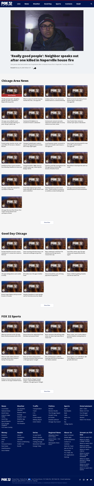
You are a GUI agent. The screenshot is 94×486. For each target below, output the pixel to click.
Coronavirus (20, 437)
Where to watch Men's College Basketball (84, 454)
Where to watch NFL (86, 437)
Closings (19, 415)
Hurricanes (20, 421)
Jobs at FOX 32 (68, 448)
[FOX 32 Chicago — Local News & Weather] (7, 4)
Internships (67, 450)
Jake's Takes (83, 409)
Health (20, 432)
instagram (83, 479)
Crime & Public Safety (5, 416)
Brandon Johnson (53, 419)
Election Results (53, 411)
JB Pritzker (51, 417)
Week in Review (37, 437)
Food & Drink (84, 415)
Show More (47, 222)
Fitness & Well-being (23, 442)
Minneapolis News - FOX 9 (54, 443)
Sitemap (66, 457)
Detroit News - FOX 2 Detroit (54, 439)
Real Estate (4, 446)
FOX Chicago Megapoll (5, 424)
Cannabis (20, 439)
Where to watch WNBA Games (84, 465)
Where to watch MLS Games (86, 468)
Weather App (21, 419)
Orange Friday (37, 446)
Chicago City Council (54, 422)
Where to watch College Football (84, 440)
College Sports (68, 424)
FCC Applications (69, 455)
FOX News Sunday (6, 427)
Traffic (35, 406)
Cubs (65, 415)
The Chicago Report (54, 413)
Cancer (19, 435)
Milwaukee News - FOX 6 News (53, 436)
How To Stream (69, 435)
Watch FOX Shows (85, 419)
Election (50, 409)
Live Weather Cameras (21, 409)
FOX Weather (21, 423)
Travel (34, 411)
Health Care (20, 444)
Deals (3, 439)
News (3, 406)
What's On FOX (84, 411)
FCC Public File (68, 453)
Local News (4, 409)
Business (4, 435)
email (91, 479)
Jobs (2, 442)
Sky (65, 422)
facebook (80, 479)
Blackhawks (67, 411)
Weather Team (21, 417)
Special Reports (6, 421)
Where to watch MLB (86, 443)
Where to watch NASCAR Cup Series (85, 446)
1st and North (37, 435)
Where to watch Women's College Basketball (85, 460)
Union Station (37, 422)
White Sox (67, 417)
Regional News (54, 432)
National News (5, 411)
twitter (87, 479)
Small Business (5, 448)
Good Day (4, 419)
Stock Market (5, 450)
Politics (51, 406)
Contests (66, 444)
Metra (34, 415)
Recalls (19, 446)
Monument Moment (39, 444)
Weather (20, 406)
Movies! (82, 417)
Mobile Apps (68, 437)
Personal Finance (6, 444)
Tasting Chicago (37, 442)
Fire (65, 419)
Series (35, 432)
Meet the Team (68, 446)
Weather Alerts (21, 412)
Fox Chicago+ (84, 413)
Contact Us (67, 442)
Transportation (37, 409)
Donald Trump (52, 415)
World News (5, 413)
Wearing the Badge (38, 439)
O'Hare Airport (37, 417)
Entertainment (86, 406)
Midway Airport (37, 419)
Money (4, 432)
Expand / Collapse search (91, 4)
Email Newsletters (69, 439)
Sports (67, 406)
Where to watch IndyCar (84, 450)
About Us (68, 432)
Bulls (65, 413)
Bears (66, 409)
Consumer (4, 437)
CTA (34, 413)
